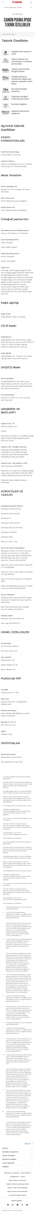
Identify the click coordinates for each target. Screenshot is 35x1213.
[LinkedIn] (17, 1205)
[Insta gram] (13, 1205)
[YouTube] (27, 1205)
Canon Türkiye (16, 1200)
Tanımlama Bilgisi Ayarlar (17, 1195)
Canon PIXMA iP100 (8, 34)
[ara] (3, 2)
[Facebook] (8, 1205)
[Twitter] (22, 1205)
